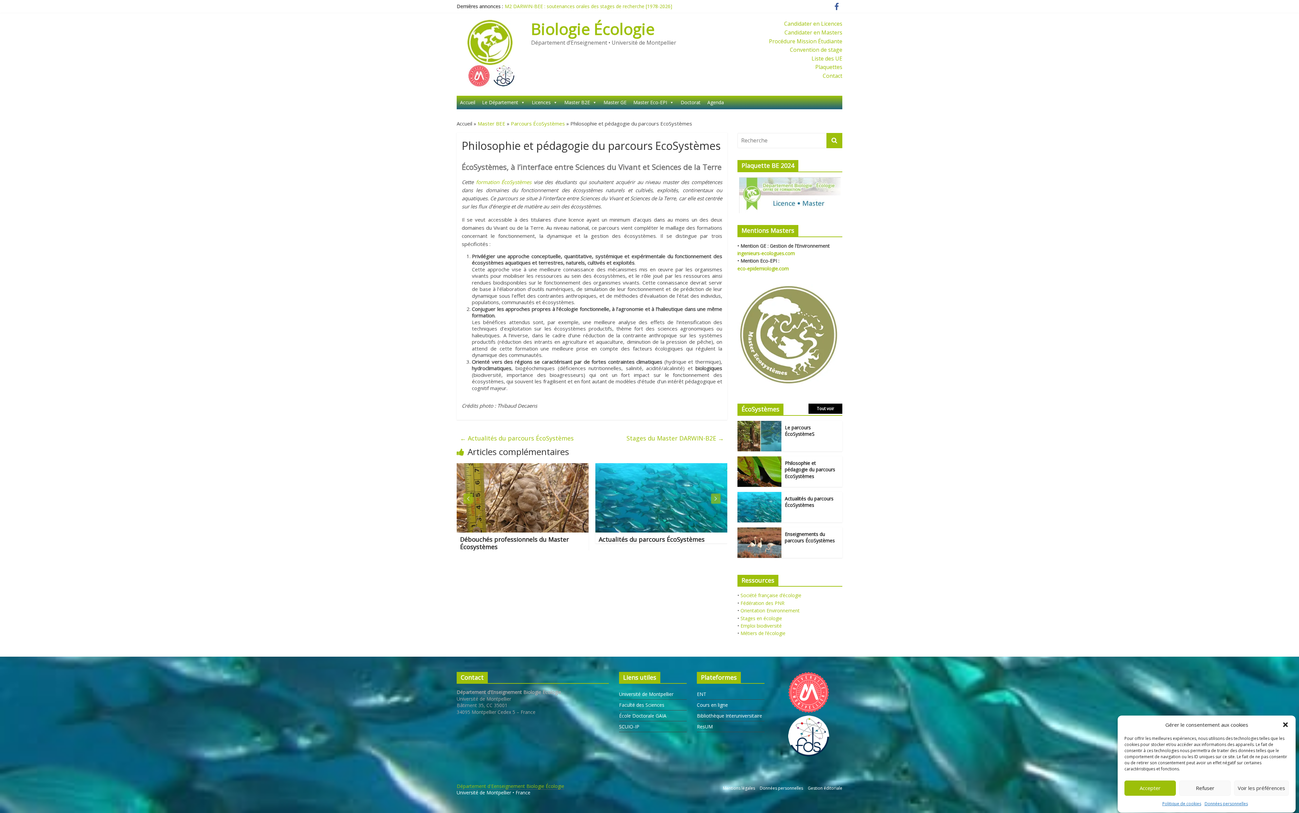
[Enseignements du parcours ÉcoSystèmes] (759, 531)
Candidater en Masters (813, 32)
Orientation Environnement (770, 610)
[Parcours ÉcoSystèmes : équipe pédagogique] (676, 467)
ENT (701, 694)
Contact (832, 76)
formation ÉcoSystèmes (504, 182)
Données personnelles (1226, 804)
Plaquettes (828, 67)
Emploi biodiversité (761, 626)
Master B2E (577, 102)
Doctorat (691, 102)
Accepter (1150, 788)
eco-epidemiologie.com (763, 268)
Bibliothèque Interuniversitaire (729, 716)
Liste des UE (827, 58)
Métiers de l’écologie (762, 633)
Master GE (614, 102)
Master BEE (491, 123)
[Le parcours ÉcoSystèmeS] (759, 424)
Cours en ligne (712, 705)
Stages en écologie (761, 618)
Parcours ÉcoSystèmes (538, 123)
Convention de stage (816, 49)
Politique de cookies (1181, 804)
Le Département (500, 102)
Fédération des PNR (762, 603)
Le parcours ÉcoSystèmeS (800, 430)
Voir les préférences (1261, 788)
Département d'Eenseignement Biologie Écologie (510, 786)
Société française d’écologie (770, 595)
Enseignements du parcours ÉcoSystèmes (810, 537)
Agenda (715, 102)
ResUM (705, 726)
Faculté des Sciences (641, 705)
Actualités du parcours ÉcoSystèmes (517, 438)
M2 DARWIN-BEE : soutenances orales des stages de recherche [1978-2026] (588, 6)
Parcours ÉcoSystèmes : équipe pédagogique (658, 543)
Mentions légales (739, 788)
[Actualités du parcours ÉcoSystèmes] (537, 467)
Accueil (467, 102)
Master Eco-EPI (650, 102)
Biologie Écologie (593, 28)
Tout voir (825, 408)
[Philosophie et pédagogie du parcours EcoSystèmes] (759, 460)
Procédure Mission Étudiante (805, 41)
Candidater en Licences (813, 23)
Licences (541, 102)
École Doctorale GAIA (642, 716)
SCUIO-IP (629, 726)
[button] (1285, 724)
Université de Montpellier (646, 694)
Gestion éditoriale (825, 788)
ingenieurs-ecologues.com (766, 253)
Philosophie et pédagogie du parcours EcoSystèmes (810, 469)
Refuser (1205, 788)
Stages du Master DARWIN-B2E (675, 438)
